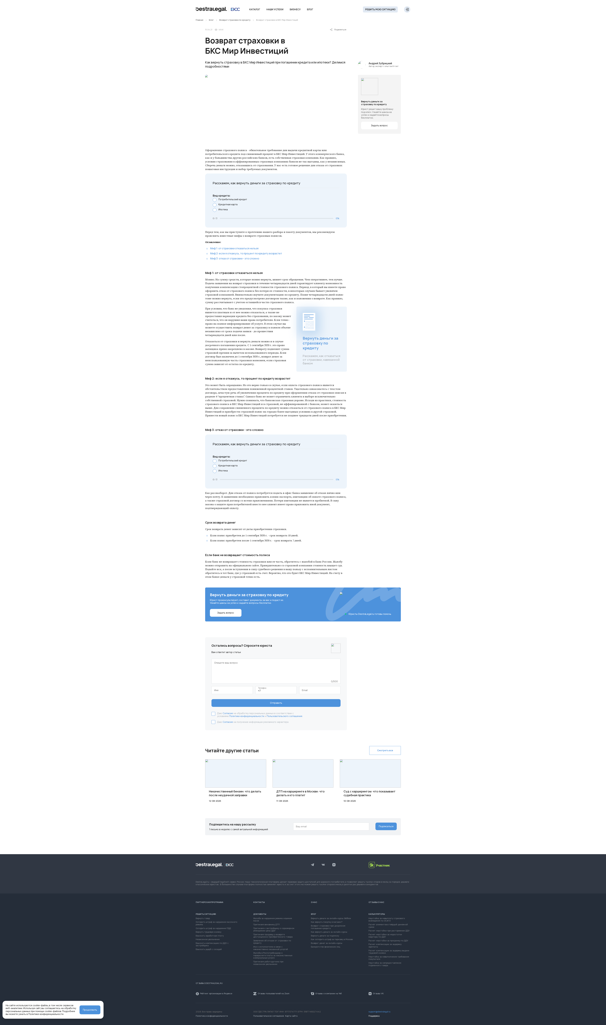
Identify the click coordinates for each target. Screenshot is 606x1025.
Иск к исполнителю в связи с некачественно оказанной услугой (270, 948)
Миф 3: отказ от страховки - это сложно (234, 258)
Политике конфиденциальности (45, 1014)
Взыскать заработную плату (210, 936)
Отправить (276, 702)
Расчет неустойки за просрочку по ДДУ (388, 941)
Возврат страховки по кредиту (234, 20)
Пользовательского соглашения (284, 716)
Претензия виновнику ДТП (266, 924)
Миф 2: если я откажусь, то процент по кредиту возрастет (246, 253)
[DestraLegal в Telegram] (312, 865)
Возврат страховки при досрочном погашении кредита (328, 927)
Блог (310, 9)
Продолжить (90, 1009)
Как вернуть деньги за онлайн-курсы (329, 932)
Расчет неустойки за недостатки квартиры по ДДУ (385, 935)
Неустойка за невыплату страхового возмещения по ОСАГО (386, 919)
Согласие (228, 713)
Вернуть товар (203, 918)
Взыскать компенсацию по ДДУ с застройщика (212, 944)
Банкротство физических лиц (325, 947)
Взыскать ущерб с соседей (209, 949)
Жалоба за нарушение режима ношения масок (272, 919)
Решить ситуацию (206, 914)
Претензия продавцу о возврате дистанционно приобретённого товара (273, 935)
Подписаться (386, 826)
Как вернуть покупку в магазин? (326, 922)
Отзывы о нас (376, 902)
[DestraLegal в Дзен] (334, 865)
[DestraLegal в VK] (323, 865)
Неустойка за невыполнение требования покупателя (388, 958)
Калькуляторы (376, 914)
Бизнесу (295, 9)
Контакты (259, 902)
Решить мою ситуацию (380, 9)
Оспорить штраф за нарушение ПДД (213, 928)
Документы (259, 914)
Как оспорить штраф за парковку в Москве (332, 939)
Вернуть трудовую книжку (208, 932)
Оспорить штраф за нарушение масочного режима (216, 923)
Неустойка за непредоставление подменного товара (384, 964)
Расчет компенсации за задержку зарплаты (384, 945)
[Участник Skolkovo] (389, 865)
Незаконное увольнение (208, 939)
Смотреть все (385, 750)
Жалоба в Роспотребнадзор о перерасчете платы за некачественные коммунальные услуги (272, 955)
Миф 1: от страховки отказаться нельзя (234, 248)
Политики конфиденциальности (246, 716)
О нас (314, 902)
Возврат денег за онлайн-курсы (326, 943)
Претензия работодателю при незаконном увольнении (268, 963)
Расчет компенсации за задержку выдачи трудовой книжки (388, 952)
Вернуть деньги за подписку (325, 936)
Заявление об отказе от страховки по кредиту (272, 942)
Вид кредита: (221, 195)
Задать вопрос (379, 125)
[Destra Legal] (218, 9)
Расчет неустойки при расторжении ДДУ (389, 931)
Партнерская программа (209, 902)
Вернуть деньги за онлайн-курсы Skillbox (331, 918)
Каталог (254, 9)
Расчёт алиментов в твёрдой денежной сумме (388, 925)
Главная (199, 20)
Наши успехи (274, 9)
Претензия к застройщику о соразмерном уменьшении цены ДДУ (273, 929)
